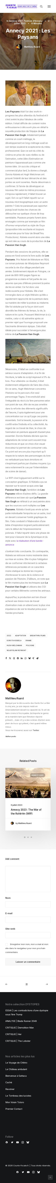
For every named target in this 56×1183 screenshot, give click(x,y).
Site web (10, 928)
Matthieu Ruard (32, 46)
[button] (49, 6)
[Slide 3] (31, 837)
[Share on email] (37, 658)
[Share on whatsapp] (25, 658)
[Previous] (14, 984)
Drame (29, 640)
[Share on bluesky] (29, 658)
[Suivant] (42, 984)
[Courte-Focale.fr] (22, 6)
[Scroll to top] (50, 1177)
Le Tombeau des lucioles (18, 1095)
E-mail (8, 913)
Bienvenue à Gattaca (16, 1075)
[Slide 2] (28, 837)
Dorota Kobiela (14, 640)
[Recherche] (40, 6)
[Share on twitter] (10, 658)
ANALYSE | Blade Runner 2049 (21, 1021)
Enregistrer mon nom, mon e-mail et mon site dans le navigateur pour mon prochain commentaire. (26, 948)
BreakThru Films (38, 636)
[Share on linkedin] (21, 658)
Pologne (30, 645)
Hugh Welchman (14, 645)
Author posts (11, 736)
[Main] (28, 984)
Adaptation (20, 636)
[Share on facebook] (6, 658)
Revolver (9, 1089)
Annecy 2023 (37, 775)
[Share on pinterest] (18, 658)
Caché (8, 1082)
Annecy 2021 (16, 21)
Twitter (36, 730)
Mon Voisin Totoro (14, 1102)
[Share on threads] (14, 658)
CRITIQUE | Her (13, 1034)
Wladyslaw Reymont (16, 650)
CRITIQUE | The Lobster (17, 1041)
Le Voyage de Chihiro (16, 1062)
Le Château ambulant (16, 1069)
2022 (9, 636)
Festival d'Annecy (33, 21)
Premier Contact (13, 1108)
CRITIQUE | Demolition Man (19, 1027)
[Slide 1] (24, 837)
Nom (8, 897)
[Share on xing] (33, 658)
